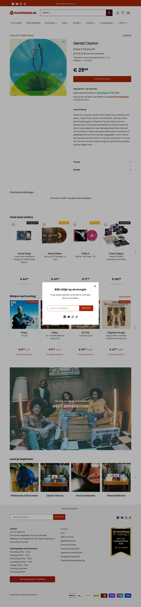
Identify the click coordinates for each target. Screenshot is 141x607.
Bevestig (86, 308)
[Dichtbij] (95, 286)
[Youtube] (69, 316)
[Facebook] (65, 316)
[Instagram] (73, 316)
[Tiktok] (77, 316)
